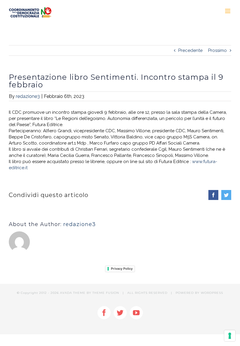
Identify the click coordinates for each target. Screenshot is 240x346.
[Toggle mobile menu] (228, 11)
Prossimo (217, 50)
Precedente (190, 50)
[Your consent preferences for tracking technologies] (229, 335)
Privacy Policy (122, 269)
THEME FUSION (105, 293)
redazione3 (28, 96)
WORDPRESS (212, 293)
